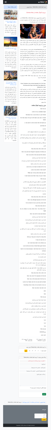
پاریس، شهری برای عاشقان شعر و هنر (10, 48)
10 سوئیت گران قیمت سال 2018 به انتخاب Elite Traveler (10, 22)
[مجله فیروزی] (42, 2)
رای (26, 351)
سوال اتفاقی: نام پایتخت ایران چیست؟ (38, 388)
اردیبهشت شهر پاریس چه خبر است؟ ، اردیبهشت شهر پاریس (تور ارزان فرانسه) (11, 83)
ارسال (44, 394)
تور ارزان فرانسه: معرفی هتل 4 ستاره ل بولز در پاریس (11, 118)
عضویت (44, 419)
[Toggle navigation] (5, 2)
